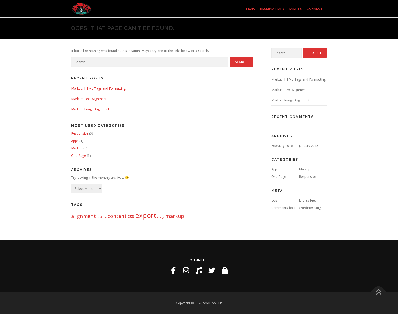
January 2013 (308, 145)
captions (102, 217)
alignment (83, 216)
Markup (76, 148)
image (160, 217)
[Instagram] (186, 270)
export (145, 215)
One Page (78, 155)
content (117, 216)
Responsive (79, 133)
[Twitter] (211, 270)
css (130, 216)
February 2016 (282, 145)
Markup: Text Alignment (89, 99)
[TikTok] (199, 270)
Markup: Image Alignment (90, 109)
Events (295, 8)
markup (174, 216)
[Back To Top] (378, 292)
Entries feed (308, 200)
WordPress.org (310, 207)
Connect (315, 8)
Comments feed (283, 207)
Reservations (272, 8)
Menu (251, 8)
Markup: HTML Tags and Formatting (98, 88)
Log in (276, 200)
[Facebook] (173, 270)
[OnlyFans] (224, 270)
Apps (75, 141)
